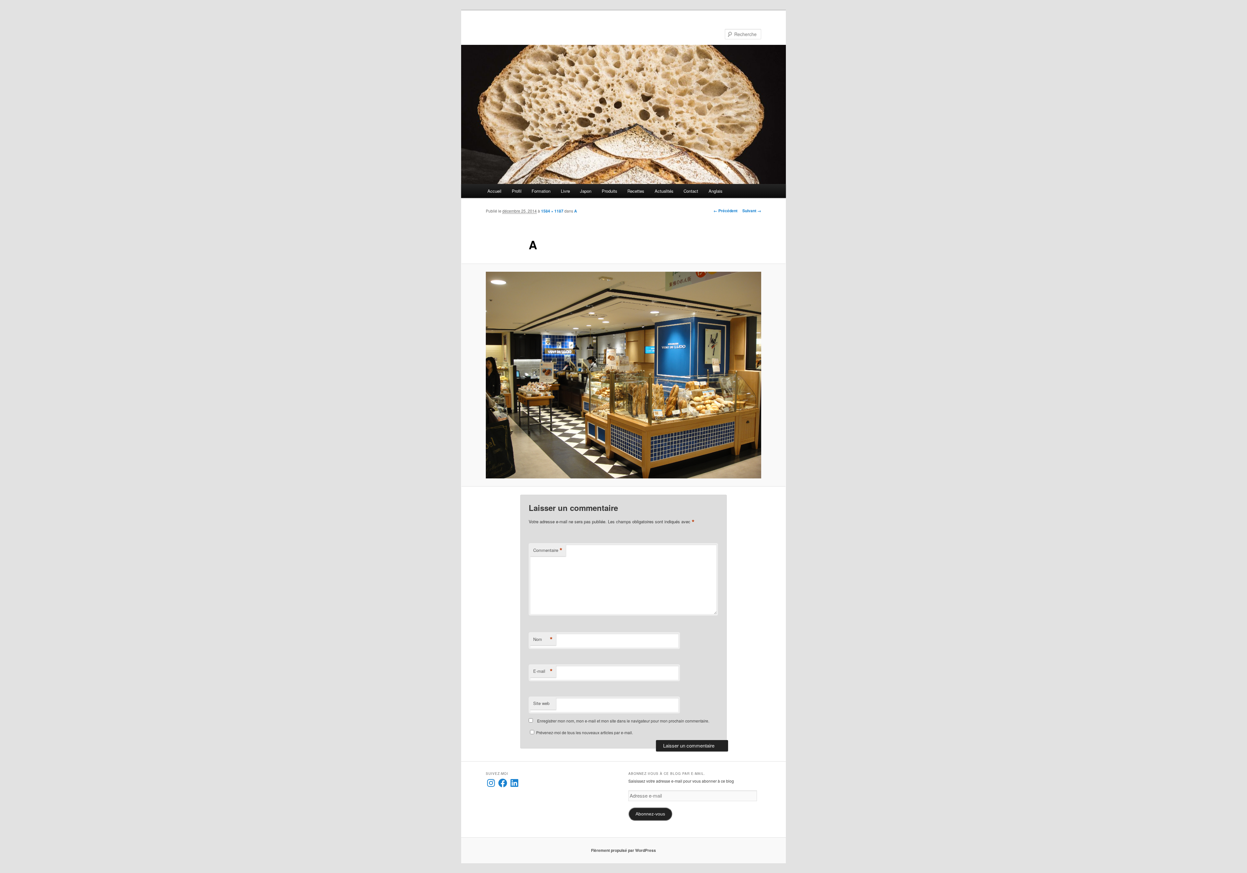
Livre (565, 191)
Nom (543, 639)
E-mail (543, 671)
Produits (609, 191)
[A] (623, 375)
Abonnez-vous (650, 814)
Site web (541, 703)
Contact (691, 191)
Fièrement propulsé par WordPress (623, 850)
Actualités (664, 191)
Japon (585, 191)
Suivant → (751, 211)
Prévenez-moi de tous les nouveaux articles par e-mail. (584, 732)
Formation (541, 191)
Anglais (716, 191)
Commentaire (547, 550)
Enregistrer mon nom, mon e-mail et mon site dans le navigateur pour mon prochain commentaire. (623, 720)
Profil (517, 191)
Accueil (494, 191)
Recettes (635, 191)
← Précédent (725, 211)
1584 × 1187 (552, 211)
